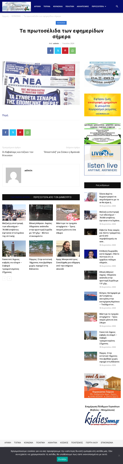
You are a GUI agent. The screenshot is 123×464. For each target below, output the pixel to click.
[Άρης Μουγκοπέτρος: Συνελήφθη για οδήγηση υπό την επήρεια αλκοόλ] (68, 248)
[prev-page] (4, 279)
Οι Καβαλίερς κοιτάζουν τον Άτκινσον (17, 154)
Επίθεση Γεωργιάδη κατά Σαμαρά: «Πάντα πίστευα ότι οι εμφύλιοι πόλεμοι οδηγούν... (109, 257)
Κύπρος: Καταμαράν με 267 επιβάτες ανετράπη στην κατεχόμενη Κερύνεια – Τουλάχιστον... (109, 299)
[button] (117, 6)
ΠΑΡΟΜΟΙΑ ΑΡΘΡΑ (20, 197)
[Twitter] (58, 50)
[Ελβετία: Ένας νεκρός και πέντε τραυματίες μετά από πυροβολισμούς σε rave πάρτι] (90, 232)
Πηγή (5, 115)
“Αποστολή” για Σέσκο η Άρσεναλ (62, 152)
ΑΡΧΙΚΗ (7, 442)
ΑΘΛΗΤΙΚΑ (52, 442)
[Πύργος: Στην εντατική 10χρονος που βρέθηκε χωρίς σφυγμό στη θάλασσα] (41, 248)
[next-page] (9, 279)
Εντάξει (62, 459)
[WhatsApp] (72, 50)
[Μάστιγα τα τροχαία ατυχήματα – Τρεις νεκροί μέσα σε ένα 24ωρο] (68, 212)
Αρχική (37, 6)
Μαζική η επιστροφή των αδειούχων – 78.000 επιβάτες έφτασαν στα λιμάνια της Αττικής (13, 229)
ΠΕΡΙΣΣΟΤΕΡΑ (98, 6)
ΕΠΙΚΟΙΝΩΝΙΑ (107, 442)
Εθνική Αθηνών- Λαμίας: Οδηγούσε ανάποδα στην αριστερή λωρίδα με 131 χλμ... (108, 278)
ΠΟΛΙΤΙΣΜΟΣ (77, 442)
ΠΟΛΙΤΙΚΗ (70, 6)
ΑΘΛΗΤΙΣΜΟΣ (83, 6)
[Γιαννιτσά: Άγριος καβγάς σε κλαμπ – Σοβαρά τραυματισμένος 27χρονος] (14, 248)
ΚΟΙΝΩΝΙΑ (58, 6)
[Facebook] (50, 50)
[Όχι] (119, 455)
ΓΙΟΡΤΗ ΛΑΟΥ (92, 442)
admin (56, 43)
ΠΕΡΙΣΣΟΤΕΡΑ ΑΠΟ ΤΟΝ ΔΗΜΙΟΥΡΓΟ (52, 197)
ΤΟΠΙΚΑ (47, 6)
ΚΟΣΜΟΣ (64, 442)
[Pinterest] (65, 50)
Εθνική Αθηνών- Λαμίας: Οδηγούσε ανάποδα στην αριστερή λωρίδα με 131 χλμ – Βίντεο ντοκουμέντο (40, 229)
